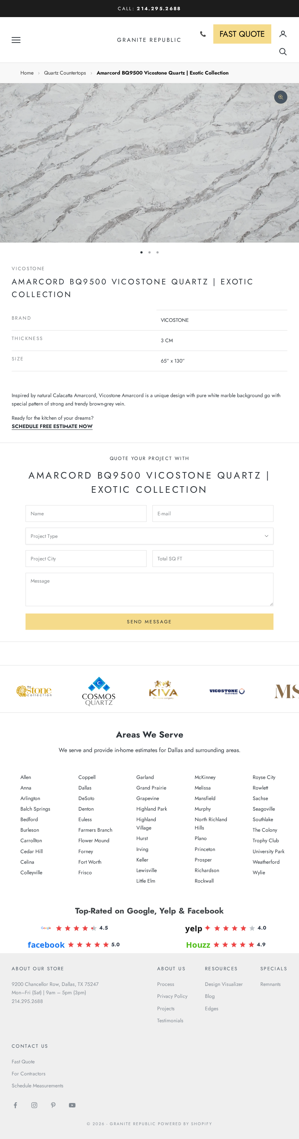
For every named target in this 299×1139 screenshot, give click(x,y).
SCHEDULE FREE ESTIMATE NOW (52, 426)
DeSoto (86, 798)
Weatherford (266, 862)
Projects (166, 1008)
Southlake (263, 819)
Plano (201, 838)
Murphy (203, 808)
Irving (142, 849)
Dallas (85, 787)
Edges (211, 1008)
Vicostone (28, 268)
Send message (149, 621)
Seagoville (264, 808)
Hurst (142, 838)
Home (27, 72)
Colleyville (31, 872)
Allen (25, 777)
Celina (27, 862)
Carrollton (31, 840)
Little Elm (145, 880)
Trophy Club (266, 840)
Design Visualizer (224, 984)
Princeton (205, 849)
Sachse (260, 798)
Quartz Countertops (65, 72)
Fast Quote (23, 1061)
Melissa (203, 787)
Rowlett (260, 787)
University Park (268, 851)
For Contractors (29, 1073)
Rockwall (204, 880)
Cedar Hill (31, 851)
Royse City (264, 777)
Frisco (85, 872)
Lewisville (146, 870)
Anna (25, 787)
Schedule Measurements (37, 1085)
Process (165, 984)
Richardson (207, 870)
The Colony (265, 830)
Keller (142, 859)
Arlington (30, 798)
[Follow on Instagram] (34, 1105)
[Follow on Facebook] (15, 1105)
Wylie (259, 872)
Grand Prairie (151, 787)
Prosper (203, 859)
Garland (145, 777)
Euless (85, 819)
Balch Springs (35, 808)
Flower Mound (93, 840)
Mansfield (205, 798)
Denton (86, 808)
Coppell (87, 777)
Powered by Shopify (185, 1124)
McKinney (205, 777)
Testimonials (170, 1020)
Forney (85, 851)
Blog (210, 996)
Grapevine (147, 798)
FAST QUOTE (242, 34)
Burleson (29, 830)
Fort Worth (89, 862)
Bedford (29, 819)
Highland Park (151, 808)
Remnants (270, 984)
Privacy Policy (172, 996)
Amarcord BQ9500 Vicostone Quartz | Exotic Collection (163, 72)
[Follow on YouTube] (72, 1105)
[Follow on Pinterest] (53, 1105)
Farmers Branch (95, 830)
